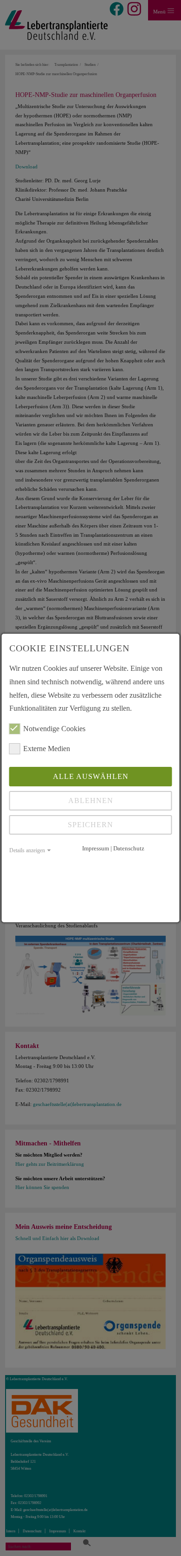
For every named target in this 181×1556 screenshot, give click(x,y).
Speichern (90, 825)
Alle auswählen (91, 776)
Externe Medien (46, 748)
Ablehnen (90, 800)
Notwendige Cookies (54, 729)
